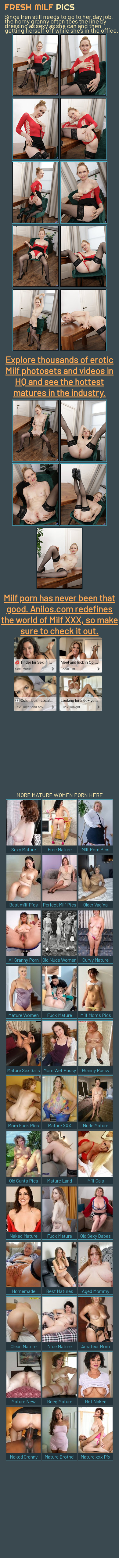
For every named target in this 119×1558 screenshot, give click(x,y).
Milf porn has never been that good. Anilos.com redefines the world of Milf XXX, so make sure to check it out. (59, 614)
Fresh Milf (40, 7)
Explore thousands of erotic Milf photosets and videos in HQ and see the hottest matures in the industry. (59, 376)
